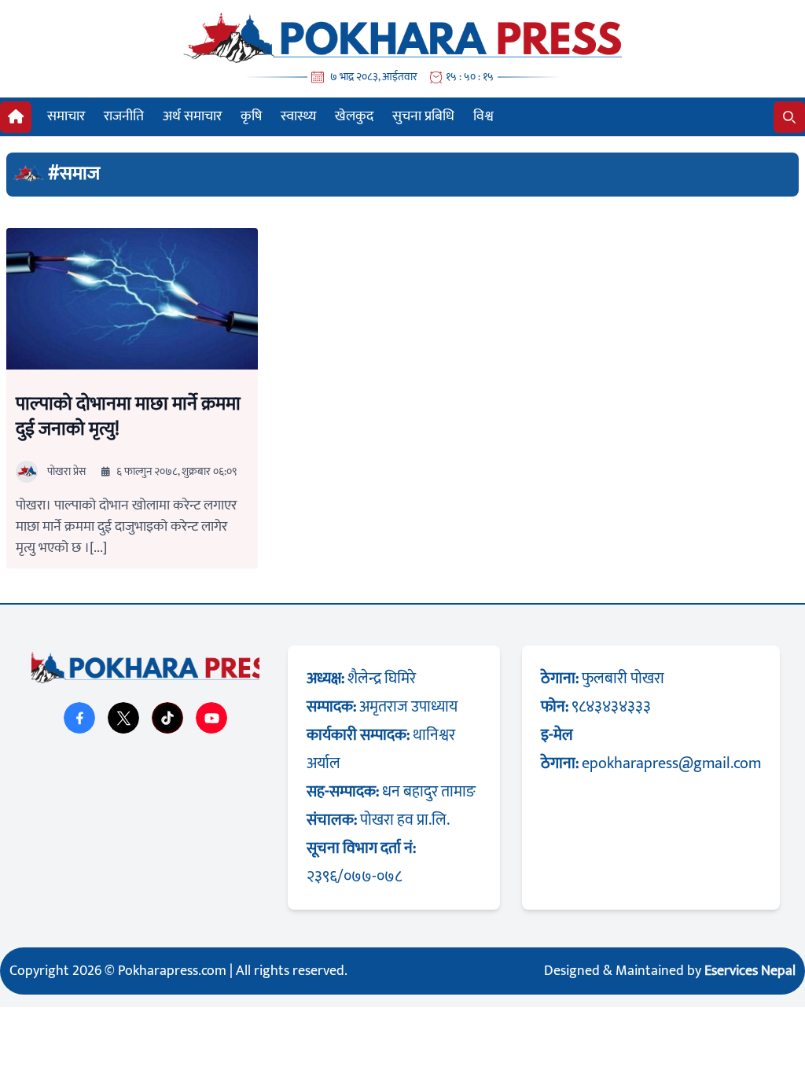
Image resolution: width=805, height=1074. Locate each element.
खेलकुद (354, 116)
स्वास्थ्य (298, 116)
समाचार (66, 116)
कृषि (251, 116)
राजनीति (124, 116)
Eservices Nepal (750, 971)
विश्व (483, 116)
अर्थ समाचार (192, 116)
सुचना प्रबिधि (423, 116)
